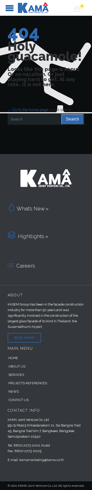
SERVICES (16, 375)
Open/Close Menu (9, 8)
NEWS (13, 391)
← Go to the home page (28, 110)
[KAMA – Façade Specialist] (46, 8)
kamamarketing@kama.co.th (41, 460)
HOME (13, 358)
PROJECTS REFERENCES (27, 383)
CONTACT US (18, 400)
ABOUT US (16, 366)
